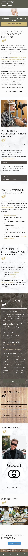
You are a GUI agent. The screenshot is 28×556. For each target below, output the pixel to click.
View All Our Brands (14, 488)
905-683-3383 (11, 345)
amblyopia (13, 274)
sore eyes (24, 236)
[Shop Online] (24, 554)
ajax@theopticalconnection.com (12, 349)
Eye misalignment (9, 238)
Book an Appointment (14, 91)
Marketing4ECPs (11, 550)
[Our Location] (17, 554)
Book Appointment (14, 23)
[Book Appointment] (10, 554)
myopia (16, 272)
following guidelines (9, 158)
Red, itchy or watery (10, 215)
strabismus (15, 277)
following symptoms (7, 207)
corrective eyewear (7, 282)
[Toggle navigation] (24, 4)
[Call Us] (3, 554)
